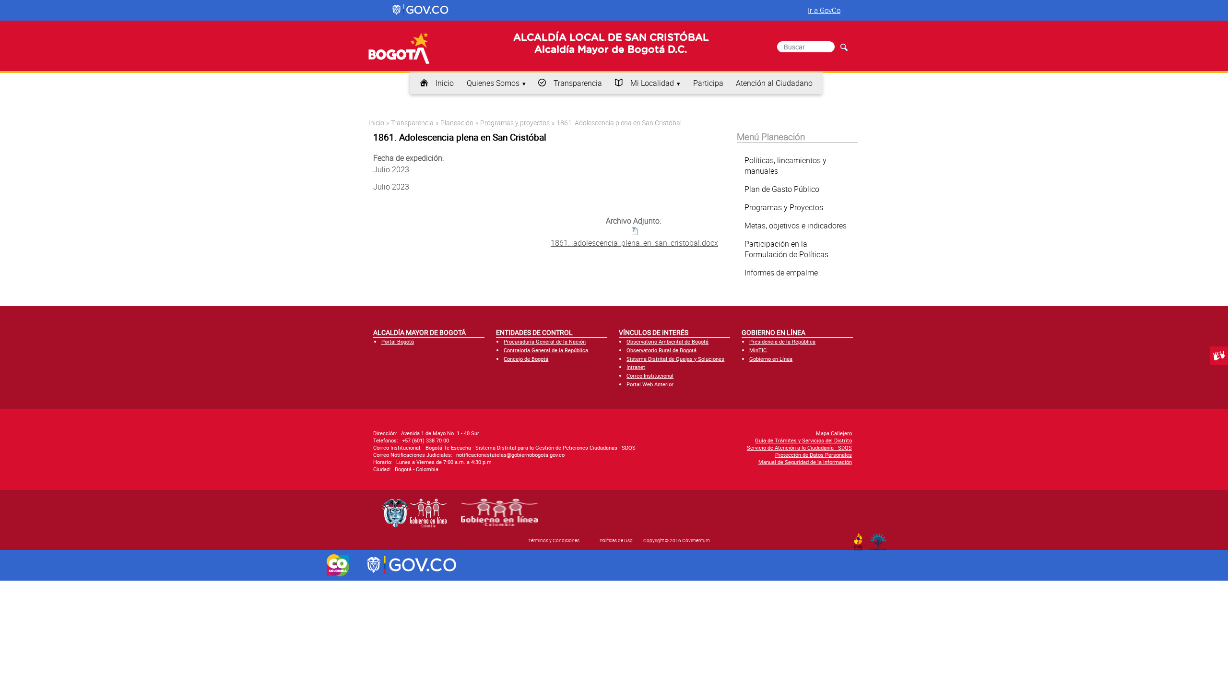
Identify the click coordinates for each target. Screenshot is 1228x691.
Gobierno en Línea (770, 358)
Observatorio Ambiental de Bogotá (667, 341)
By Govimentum (880, 539)
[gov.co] (421, 10)
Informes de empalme (781, 272)
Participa (708, 83)
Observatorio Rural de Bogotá (661, 350)
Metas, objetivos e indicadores (795, 225)
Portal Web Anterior (649, 384)
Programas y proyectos (515, 122)
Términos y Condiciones (553, 540)
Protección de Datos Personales (813, 454)
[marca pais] (338, 565)
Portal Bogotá (397, 341)
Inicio (445, 83)
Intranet (635, 366)
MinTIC (758, 350)
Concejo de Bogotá (526, 358)
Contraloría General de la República (546, 350)
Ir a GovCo (824, 10)
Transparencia (578, 83)
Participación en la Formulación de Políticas (786, 249)
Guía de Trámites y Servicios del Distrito (803, 440)
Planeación (456, 122)
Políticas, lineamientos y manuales (785, 165)
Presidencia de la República (782, 341)
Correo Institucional (649, 375)
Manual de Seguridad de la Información (805, 461)
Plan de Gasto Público (781, 189)
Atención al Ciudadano (774, 83)
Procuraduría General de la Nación (545, 341)
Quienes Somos (493, 83)
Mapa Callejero (834, 433)
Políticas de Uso (616, 540)
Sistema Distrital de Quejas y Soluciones (675, 358)
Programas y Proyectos (783, 207)
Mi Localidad (652, 83)
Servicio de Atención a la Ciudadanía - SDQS (799, 447)
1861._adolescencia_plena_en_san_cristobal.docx (634, 243)
